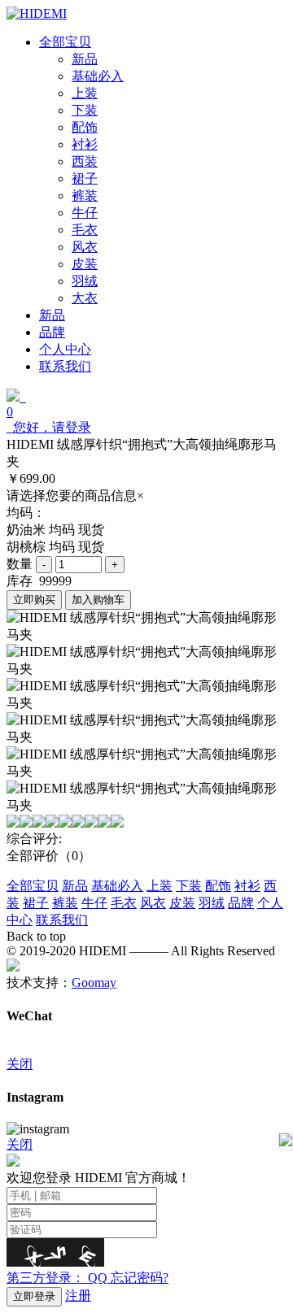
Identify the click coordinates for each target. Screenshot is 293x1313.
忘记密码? (139, 1278)
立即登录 (34, 1296)
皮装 (182, 903)
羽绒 (212, 903)
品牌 (241, 903)
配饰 (218, 886)
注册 (78, 1295)
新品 (75, 886)
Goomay (94, 982)
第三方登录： (57, 1278)
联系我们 (62, 920)
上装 (159, 886)
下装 (189, 886)
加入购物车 (98, 599)
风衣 (153, 903)
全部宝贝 (33, 886)
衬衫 (247, 886)
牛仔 (94, 903)
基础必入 (117, 886)
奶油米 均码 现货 (55, 530)
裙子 (36, 903)
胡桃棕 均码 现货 (55, 547)
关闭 (20, 1064)
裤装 (65, 903)
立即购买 (34, 599)
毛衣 (124, 903)
